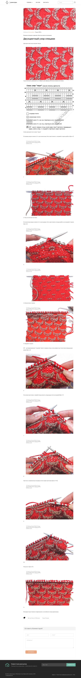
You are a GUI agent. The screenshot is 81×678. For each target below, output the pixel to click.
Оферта (54, 674)
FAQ (74, 674)
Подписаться (71, 664)
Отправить (31, 652)
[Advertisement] (13, 37)
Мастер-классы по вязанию (45, 35)
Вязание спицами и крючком (30, 35)
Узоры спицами (45, 618)
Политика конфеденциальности (64, 674)
